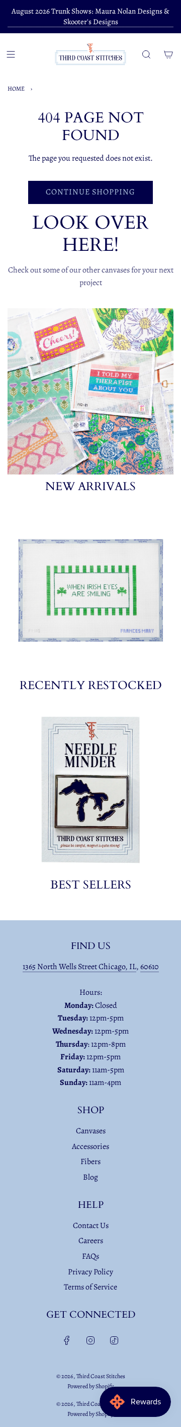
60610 (149, 966)
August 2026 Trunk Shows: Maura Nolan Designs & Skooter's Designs (90, 16)
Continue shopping (90, 191)
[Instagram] (90, 1340)
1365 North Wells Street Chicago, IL (79, 966)
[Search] (146, 54)
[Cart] (168, 54)
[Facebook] (67, 1340)
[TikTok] (114, 1340)
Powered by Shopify (90, 1386)
